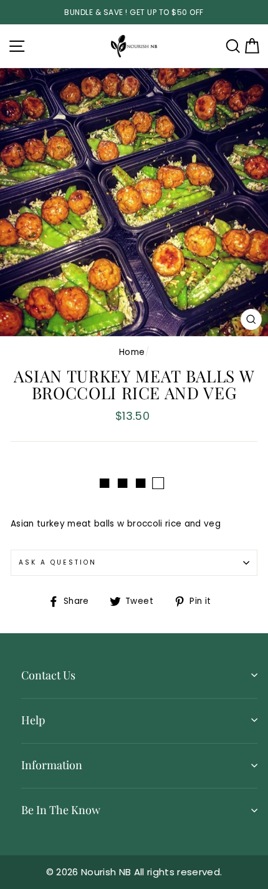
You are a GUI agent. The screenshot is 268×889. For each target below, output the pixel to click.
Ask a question (58, 562)
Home (132, 352)
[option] (134, 12)
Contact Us (48, 675)
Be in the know (60, 809)
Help (33, 719)
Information (51, 764)
